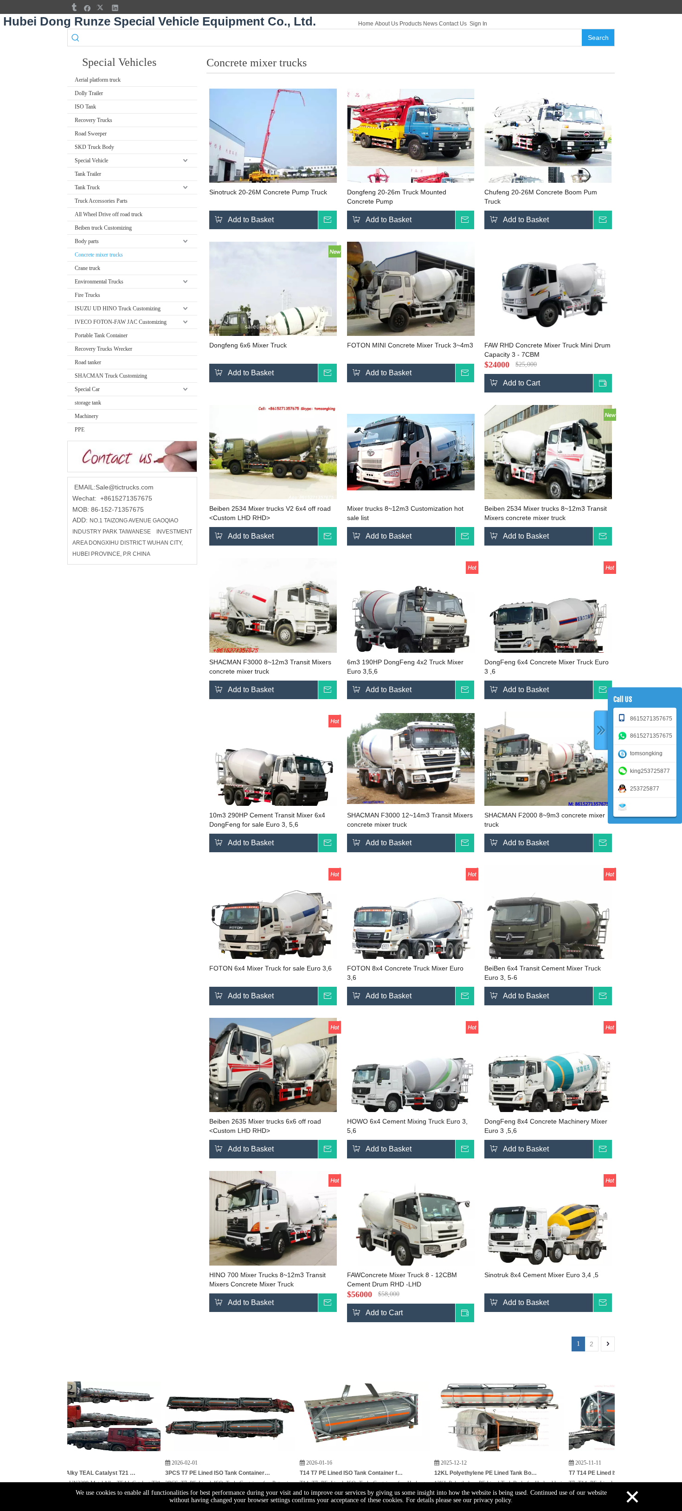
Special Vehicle (91, 160)
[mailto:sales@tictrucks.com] (624, 806)
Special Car (87, 389)
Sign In (478, 23)
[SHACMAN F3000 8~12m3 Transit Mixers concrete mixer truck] (273, 606)
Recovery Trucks (93, 120)
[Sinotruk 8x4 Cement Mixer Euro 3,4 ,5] (548, 1234)
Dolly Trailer (89, 93)
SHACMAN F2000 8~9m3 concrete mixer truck (544, 819)
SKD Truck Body (94, 147)
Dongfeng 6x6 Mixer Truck (248, 345)
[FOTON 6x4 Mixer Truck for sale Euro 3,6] (273, 928)
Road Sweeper (91, 133)
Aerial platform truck (98, 80)
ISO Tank (85, 106)
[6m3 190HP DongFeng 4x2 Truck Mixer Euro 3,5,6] (411, 621)
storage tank (88, 402)
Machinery (86, 416)
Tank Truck (87, 187)
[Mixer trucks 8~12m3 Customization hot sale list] (411, 452)
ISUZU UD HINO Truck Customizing (118, 308)
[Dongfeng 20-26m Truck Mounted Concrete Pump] (411, 151)
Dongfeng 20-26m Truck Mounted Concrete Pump (396, 196)
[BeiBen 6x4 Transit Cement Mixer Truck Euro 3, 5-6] (548, 928)
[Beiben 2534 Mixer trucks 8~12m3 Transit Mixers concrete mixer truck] (548, 459)
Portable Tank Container (101, 335)
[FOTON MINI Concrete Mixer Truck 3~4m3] (411, 296)
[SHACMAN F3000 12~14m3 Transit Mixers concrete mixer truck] (411, 758)
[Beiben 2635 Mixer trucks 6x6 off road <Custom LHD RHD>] (273, 1071)
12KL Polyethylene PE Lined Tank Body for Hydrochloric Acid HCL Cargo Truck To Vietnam (431, 1473)
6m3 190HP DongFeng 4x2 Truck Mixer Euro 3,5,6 (405, 666)
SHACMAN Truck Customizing (111, 376)
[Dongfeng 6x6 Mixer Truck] (273, 326)
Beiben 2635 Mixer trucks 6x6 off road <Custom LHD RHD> (265, 1126)
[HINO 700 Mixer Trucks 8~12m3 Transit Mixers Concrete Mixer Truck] (273, 1218)
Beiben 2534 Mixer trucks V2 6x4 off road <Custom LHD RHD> (270, 513)
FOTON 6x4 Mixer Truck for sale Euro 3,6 (270, 968)
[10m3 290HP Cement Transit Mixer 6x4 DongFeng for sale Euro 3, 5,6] (273, 775)
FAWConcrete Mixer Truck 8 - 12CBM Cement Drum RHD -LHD (402, 1279)
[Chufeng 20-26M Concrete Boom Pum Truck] (548, 151)
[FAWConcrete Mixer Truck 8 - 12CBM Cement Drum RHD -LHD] (411, 1225)
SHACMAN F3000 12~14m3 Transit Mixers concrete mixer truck (410, 819)
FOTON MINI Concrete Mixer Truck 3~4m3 (410, 345)
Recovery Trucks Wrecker (103, 349)
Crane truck (87, 268)
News (430, 23)
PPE (79, 429)
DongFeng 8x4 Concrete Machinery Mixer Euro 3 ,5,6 (545, 1126)
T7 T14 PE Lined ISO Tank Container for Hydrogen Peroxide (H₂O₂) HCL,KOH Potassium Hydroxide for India (566, 1473)
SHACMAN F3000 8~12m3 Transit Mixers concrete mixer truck (270, 666)
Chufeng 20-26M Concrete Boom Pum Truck (540, 196)
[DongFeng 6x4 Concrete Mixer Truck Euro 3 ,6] (548, 621)
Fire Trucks (87, 295)
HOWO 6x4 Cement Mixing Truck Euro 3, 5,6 (407, 1126)
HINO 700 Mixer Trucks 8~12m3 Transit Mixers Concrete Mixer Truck (267, 1279)
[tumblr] (73, 7)
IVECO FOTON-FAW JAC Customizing (121, 322)
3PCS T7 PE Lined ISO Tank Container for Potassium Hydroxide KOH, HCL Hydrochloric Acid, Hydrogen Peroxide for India (162, 1473)
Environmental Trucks (99, 281)
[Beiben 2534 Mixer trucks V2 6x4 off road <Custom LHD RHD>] (273, 452)
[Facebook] (87, 7)
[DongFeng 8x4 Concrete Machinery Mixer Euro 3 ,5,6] (548, 1081)
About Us (386, 23)
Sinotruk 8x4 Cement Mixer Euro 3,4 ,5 (541, 1275)
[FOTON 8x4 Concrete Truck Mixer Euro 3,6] (411, 928)
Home (365, 23)
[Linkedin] (115, 7)
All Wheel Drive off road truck (108, 214)
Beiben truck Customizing (103, 228)
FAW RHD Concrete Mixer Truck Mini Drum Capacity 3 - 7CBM (547, 349)
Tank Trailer (88, 174)
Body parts (87, 241)
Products (410, 23)
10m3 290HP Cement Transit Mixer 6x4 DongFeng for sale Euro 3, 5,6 (267, 819)
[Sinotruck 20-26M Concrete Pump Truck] (273, 136)
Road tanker (88, 362)
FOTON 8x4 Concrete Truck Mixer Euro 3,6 (405, 972)
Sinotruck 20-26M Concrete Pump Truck (268, 192)
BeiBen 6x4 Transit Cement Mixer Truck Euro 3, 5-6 (542, 972)
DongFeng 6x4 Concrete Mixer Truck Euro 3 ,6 (546, 666)
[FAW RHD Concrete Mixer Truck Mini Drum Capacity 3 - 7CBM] (548, 296)
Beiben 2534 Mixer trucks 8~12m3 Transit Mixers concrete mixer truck (545, 513)
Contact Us (453, 23)
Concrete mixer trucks (99, 254)
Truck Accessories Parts (101, 201)
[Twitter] (101, 7)
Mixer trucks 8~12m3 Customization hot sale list (405, 513)
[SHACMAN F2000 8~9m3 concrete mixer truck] (548, 759)
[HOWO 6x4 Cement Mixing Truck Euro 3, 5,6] (411, 1081)
